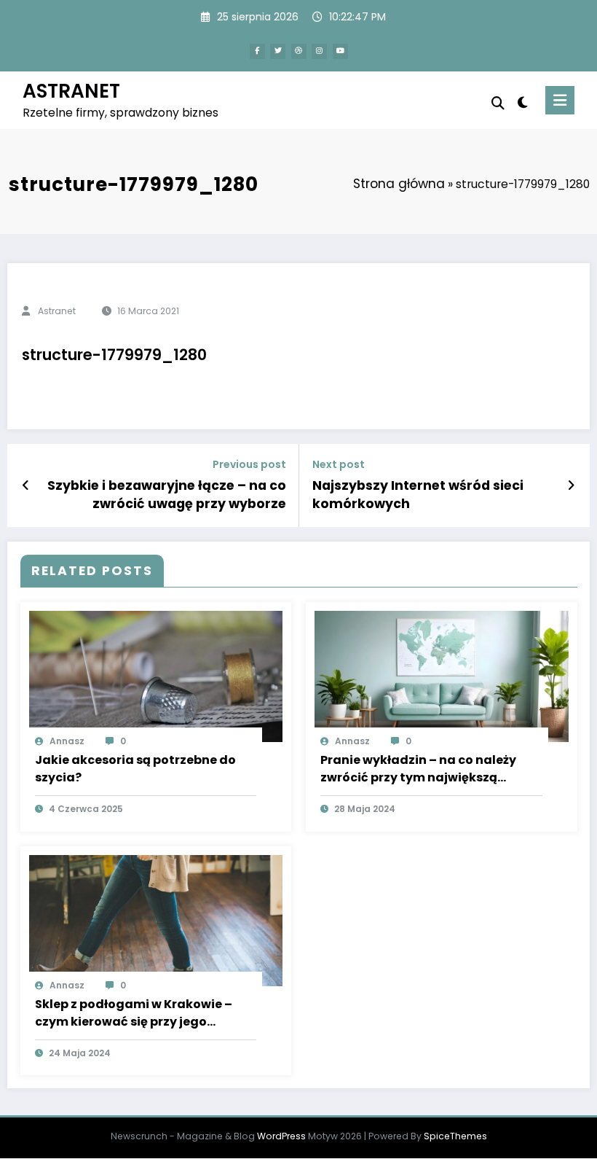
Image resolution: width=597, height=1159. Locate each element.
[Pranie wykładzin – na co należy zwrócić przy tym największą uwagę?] (442, 675)
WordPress (281, 1136)
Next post (338, 464)
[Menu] (559, 100)
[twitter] (277, 51)
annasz (67, 741)
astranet (57, 311)
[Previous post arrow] (26, 485)
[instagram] (319, 51)
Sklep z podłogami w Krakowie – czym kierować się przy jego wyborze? (133, 1013)
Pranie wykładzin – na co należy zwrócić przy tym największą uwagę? (418, 769)
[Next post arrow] (571, 485)
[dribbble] (299, 51)
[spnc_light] (522, 102)
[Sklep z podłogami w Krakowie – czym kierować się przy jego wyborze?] (156, 920)
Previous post (249, 464)
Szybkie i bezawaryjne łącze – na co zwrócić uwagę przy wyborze (166, 494)
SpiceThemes (455, 1136)
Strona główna (399, 183)
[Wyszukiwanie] (498, 103)
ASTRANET (71, 90)
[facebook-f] (257, 51)
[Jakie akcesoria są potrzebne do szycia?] (156, 675)
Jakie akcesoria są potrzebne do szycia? (135, 769)
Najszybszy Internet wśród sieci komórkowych (417, 494)
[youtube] (340, 51)
